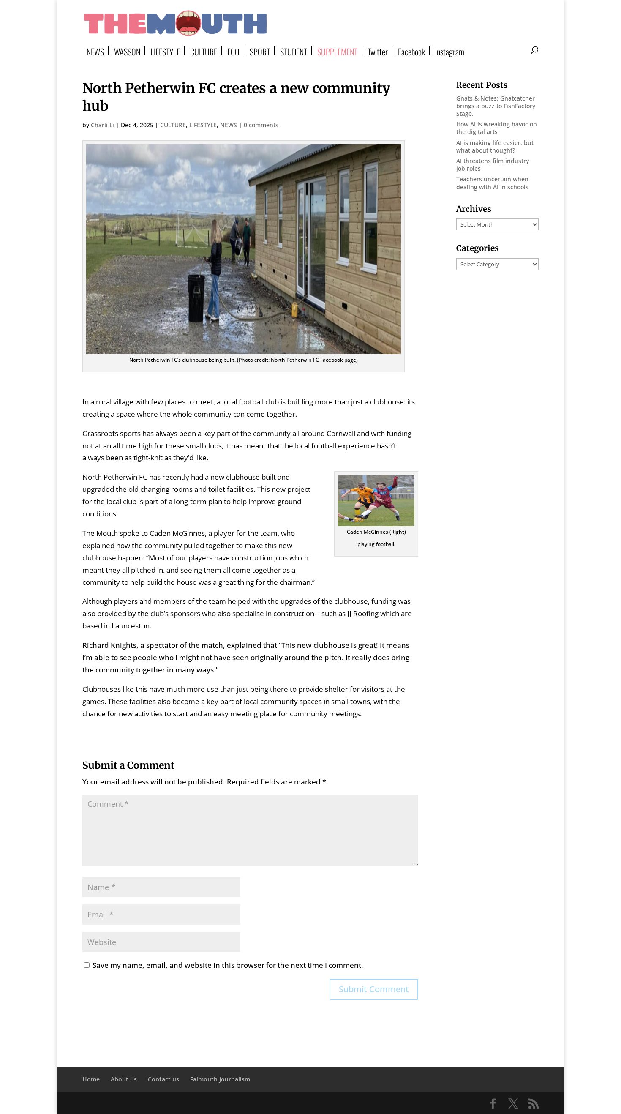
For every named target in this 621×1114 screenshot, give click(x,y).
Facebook (411, 50)
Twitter (378, 50)
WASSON (127, 50)
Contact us (163, 1079)
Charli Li (102, 125)
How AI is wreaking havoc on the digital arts (496, 128)
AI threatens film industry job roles (492, 164)
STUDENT (293, 50)
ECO (233, 50)
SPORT (260, 50)
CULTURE (203, 50)
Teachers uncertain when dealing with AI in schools (492, 183)
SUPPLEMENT (337, 50)
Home (91, 1079)
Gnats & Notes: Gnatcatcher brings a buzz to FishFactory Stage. (495, 105)
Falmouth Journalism (220, 1079)
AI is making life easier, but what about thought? (495, 146)
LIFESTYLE (165, 50)
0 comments (261, 125)
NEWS (95, 50)
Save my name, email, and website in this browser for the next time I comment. (228, 965)
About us (124, 1079)
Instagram (449, 50)
